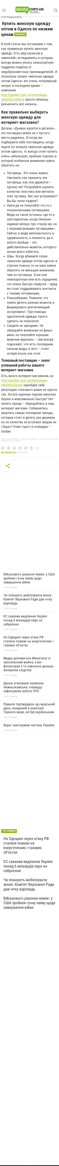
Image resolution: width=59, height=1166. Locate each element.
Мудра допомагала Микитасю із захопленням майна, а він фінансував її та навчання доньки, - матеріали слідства (29, 664)
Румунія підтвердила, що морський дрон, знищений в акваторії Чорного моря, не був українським (29, 708)
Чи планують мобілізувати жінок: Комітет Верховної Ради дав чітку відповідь (27, 599)
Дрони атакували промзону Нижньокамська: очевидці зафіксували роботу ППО (23, 687)
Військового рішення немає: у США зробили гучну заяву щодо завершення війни (29, 578)
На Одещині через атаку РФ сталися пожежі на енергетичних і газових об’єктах (28, 641)
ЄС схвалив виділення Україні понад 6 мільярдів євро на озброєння (25, 620)
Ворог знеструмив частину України (28, 725)
